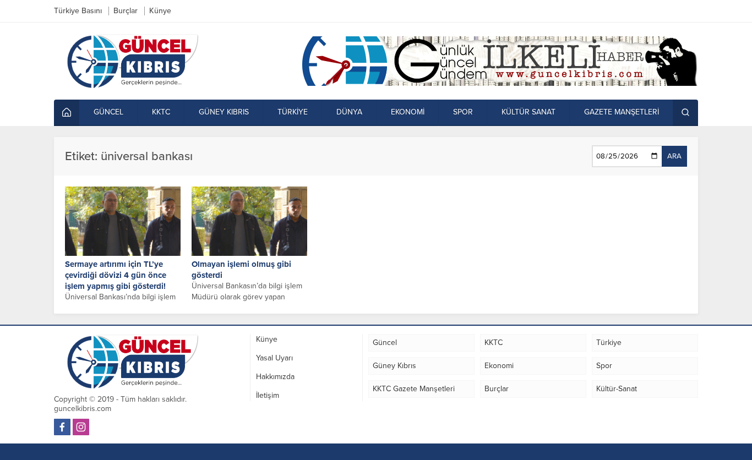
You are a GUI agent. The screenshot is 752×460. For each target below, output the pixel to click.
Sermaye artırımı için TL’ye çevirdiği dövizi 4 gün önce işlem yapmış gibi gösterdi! (115, 275)
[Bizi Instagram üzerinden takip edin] (81, 427)
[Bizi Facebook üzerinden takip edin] (62, 427)
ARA (674, 156)
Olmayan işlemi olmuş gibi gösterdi (241, 269)
